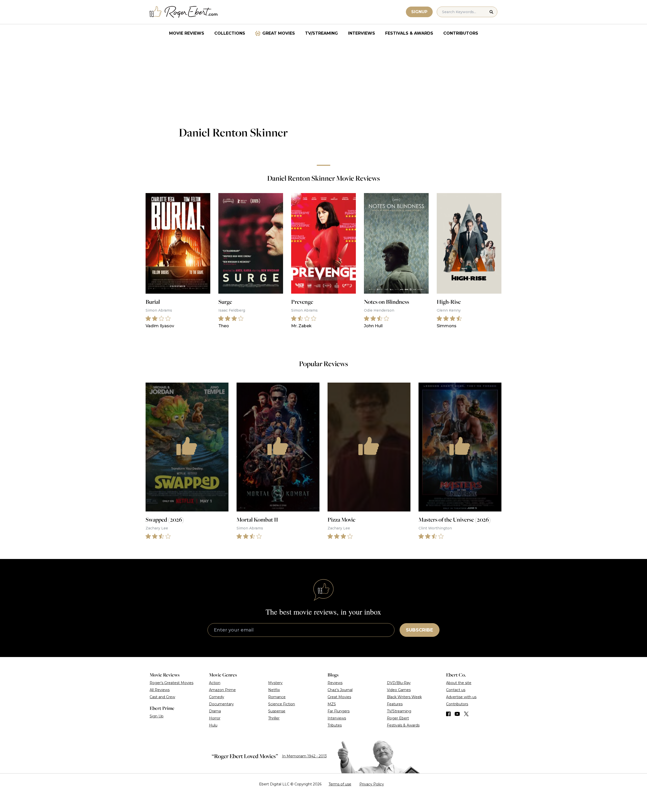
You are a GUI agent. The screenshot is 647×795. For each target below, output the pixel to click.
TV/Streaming (321, 33)
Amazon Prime (222, 690)
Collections (229, 33)
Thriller (274, 718)
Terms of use (340, 784)
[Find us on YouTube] (457, 714)
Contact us (455, 690)
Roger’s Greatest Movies (171, 683)
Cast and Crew (162, 697)
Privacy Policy (371, 784)
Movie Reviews (186, 33)
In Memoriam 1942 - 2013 (304, 756)
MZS (332, 704)
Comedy (216, 697)
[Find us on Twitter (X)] (466, 714)
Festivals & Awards (409, 33)
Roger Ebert (398, 718)
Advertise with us (461, 697)
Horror (214, 718)
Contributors (460, 33)
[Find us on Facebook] (448, 714)
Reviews (335, 683)
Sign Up (157, 716)
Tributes (335, 725)
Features (395, 704)
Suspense (276, 711)
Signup (419, 11)
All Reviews (160, 690)
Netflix (274, 690)
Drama (215, 711)
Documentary (221, 704)
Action (214, 683)
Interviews (361, 33)
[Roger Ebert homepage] (184, 12)
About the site (458, 683)
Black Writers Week (404, 697)
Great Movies (278, 33)
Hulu (213, 725)
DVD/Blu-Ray (399, 683)
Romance (277, 697)
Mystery (275, 683)
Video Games (399, 690)
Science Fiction (281, 704)
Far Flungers (339, 711)
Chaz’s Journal (340, 690)
